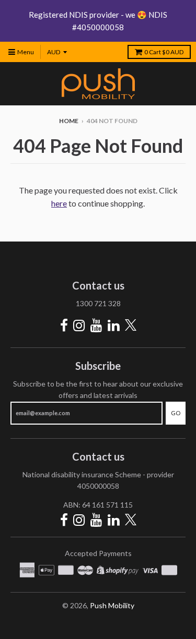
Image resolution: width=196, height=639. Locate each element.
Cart (163, 52)
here (59, 203)
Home (68, 121)
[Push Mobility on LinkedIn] (114, 325)
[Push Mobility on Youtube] (96, 325)
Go (175, 412)
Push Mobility (112, 605)
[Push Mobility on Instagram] (79, 325)
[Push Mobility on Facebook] (64, 325)
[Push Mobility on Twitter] (130, 325)
